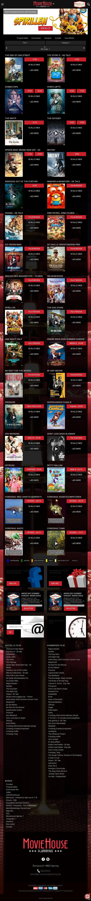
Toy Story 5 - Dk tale (14, 652)
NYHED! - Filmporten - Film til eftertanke (21, 805)
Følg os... (13, 583)
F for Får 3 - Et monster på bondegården (64, 718)
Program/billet (22, 38)
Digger (50, 707)
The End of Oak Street (14, 649)
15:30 (72, 122)
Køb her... (55, 583)
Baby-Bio (9, 811)
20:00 (40, 154)
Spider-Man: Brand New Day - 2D (18, 665)
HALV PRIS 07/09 (34, 406)
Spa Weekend (11, 715)
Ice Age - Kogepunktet (57, 776)
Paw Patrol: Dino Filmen (15, 675)
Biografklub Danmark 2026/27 (17, 803)
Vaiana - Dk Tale (12, 694)
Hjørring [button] (45, 3)
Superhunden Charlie (14, 710)
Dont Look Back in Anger (15, 718)
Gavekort (47, 38)
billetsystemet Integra (51, 891)
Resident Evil (53, 691)
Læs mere (45, 28)
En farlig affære (54, 742)
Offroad (9, 721)
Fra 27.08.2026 (76, 280)
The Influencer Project (56, 734)
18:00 (77, 154)
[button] (9, 31)
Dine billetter (69, 38)
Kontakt (58, 38)
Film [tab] (24, 43)
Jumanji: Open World (56, 774)
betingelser (42, 885)
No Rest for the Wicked (15, 707)
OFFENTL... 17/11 (76, 532)
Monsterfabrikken (55, 702)
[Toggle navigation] (88, 4)
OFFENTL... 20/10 (76, 501)
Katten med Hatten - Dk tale (59, 745)
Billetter (28, 608)
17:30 (82, 91)
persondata (51, 885)
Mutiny (8, 667)
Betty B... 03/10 (76, 469)
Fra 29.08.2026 (34, 217)
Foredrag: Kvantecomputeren (17, 729)
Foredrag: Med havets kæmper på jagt (21, 726)
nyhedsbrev (32, 885)
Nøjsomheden (11, 683)
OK (10, 632)
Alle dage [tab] (44, 48)
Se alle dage (34, 65)
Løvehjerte (52, 731)
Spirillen (9, 686)
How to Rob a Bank (55, 750)
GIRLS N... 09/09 (34, 438)
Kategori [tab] (65, 43)
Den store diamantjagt (56, 723)
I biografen (10, 819)
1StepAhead (67, 891)
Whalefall (51, 726)
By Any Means (11, 705)
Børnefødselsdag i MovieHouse (18, 808)
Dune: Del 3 (52, 766)
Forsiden (9, 784)
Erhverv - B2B (11, 800)
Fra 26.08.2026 (76, 185)
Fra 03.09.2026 (34, 375)
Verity (50, 713)
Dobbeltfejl (52, 694)
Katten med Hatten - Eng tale (59, 747)
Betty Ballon (10, 723)
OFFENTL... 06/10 (34, 501)
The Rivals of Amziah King (58, 681)
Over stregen (53, 739)
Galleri (8, 792)
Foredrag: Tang (12, 734)
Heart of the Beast (55, 699)
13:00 (35, 59)
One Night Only (11, 691)
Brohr (50, 697)
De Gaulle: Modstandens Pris (17, 678)
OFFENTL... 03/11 (34, 532)
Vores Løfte (10, 657)
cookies (59, 885)
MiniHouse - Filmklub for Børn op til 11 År (21, 798)
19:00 (82, 122)
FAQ (7, 813)
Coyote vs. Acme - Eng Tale (59, 683)
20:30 (40, 91)
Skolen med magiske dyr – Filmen (19, 697)
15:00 (29, 91)
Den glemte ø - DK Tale (57, 721)
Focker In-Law (53, 758)
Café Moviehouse (13, 795)
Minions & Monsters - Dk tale (17, 673)
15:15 (35, 122)
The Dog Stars (11, 689)
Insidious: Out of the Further (16, 670)
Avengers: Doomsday (56, 768)
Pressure (9, 713)
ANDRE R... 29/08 (76, 343)
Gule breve (52, 763)
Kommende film (12, 790)
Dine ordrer (10, 824)
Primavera (52, 686)
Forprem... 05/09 (76, 406)
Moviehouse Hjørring (14, 816)
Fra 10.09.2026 (76, 438)
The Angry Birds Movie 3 (57, 771)
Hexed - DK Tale (54, 760)
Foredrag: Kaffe (12, 731)
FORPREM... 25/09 (34, 469)
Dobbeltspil (10, 654)
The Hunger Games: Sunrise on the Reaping (65, 755)
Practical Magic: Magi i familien (60, 678)
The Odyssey (11, 662)
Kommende (36, 38)
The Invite (10, 660)
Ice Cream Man (12, 681)
